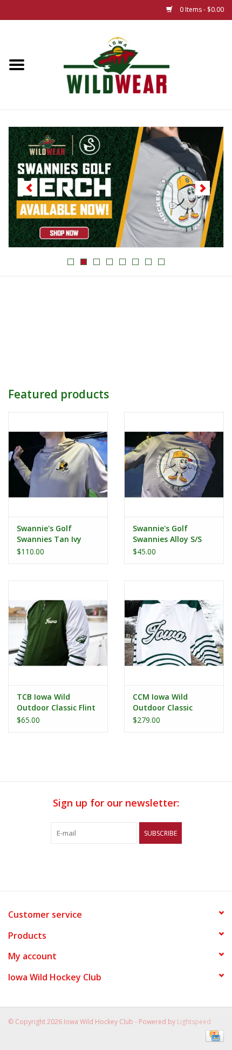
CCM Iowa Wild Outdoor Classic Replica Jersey (163, 702)
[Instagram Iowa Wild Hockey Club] (154, 866)
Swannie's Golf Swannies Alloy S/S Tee (167, 534)
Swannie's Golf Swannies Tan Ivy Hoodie (49, 534)
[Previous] (29, 188)
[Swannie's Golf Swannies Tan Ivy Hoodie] (58, 464)
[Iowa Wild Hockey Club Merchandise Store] (132, 64)
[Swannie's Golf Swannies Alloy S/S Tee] (174, 464)
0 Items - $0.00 (201, 9)
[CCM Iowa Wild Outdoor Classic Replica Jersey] (174, 632)
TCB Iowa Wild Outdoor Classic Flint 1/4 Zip (56, 702)
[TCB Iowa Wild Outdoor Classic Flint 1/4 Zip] (58, 632)
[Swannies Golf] (113, 187)
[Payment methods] (213, 1035)
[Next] (202, 188)
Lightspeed (194, 1021)
